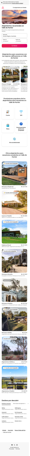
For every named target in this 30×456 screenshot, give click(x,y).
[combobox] (14, 36)
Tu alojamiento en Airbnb (19, 7)
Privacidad (11, 449)
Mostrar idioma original (17, 3)
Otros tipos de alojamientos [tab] (19, 403)
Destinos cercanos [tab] (6, 403)
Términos (17, 449)
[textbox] (8, 41)
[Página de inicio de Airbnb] (3, 7)
